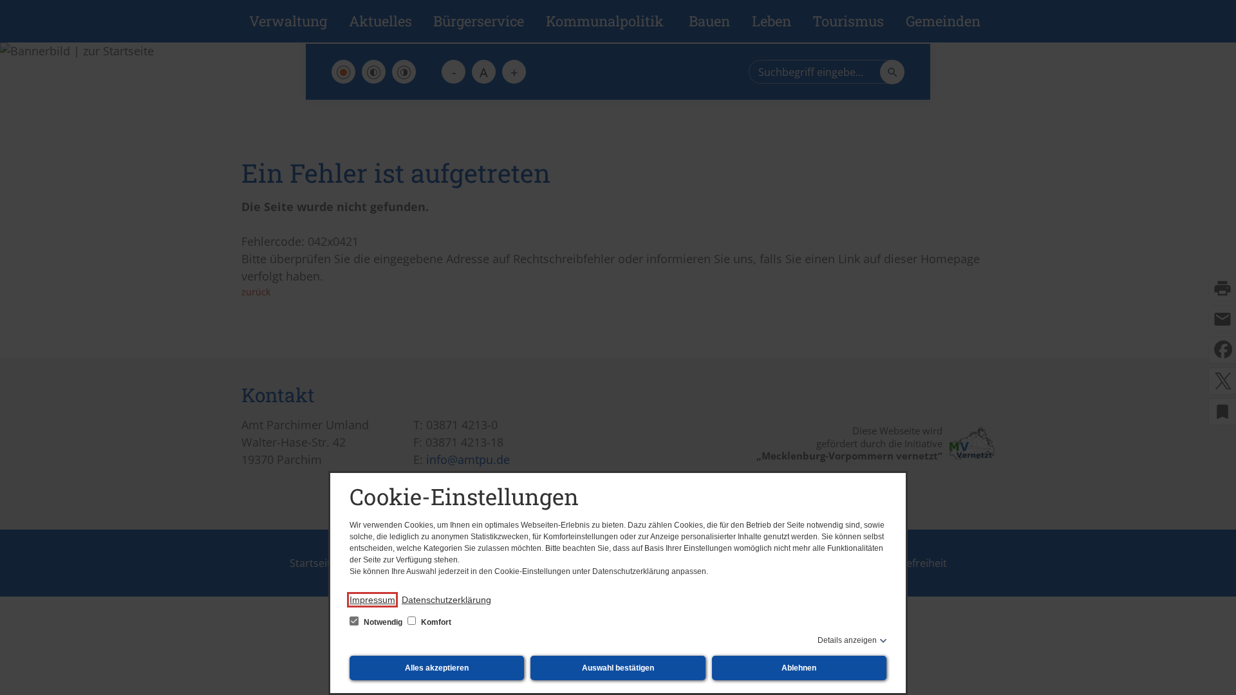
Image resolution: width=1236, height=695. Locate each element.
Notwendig (383, 622)
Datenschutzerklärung (446, 600)
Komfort (435, 622)
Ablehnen (799, 667)
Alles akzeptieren (437, 667)
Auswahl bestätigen (618, 667)
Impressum (372, 600)
